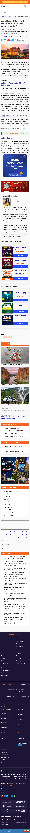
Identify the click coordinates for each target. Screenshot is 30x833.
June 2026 (7, 496)
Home (2, 16)
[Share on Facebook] (10, 40)
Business (18, 653)
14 (18, 531)
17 (2, 534)
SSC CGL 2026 (5, 741)
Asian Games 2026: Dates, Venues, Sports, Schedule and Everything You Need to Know (14, 593)
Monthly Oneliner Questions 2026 (14, 451)
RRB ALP (3, 738)
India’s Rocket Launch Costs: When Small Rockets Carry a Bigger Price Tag (15, 618)
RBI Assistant (4, 725)
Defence (18, 655)
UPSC (19, 724)
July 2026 (6, 494)
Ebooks (3, 759)
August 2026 (11, 491)
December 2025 (8, 512)
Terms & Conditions (21, 822)
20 (14, 534)
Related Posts (6, 343)
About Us (20, 736)
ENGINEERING (22, 722)
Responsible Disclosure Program (10, 819)
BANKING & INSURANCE (21, 708)
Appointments (19, 646)
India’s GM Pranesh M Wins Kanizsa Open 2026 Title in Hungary (15, 564)
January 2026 (7, 510)
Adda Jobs (11, 689)
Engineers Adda (10, 696)
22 (22, 534)
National (18, 638)
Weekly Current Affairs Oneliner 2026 (15, 446)
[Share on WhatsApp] (2, 40)
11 (6, 531)
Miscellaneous (4, 675)
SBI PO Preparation (6, 709)
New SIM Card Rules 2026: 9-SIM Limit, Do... (13, 364)
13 (14, 531)
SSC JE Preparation (6, 718)
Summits (18, 658)
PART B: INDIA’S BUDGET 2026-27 (15, 433)
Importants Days (20, 663)
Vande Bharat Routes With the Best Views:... (13, 404)
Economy (18, 660)
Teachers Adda (25, 684)
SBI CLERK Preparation (4, 712)
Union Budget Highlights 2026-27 (14, 436)
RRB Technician (5, 736)
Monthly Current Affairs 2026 (13, 449)
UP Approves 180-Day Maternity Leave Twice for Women (14, 609)
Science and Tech (5, 673)
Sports (3, 653)
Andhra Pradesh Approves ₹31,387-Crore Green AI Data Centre (15, 569)
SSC (19, 712)
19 (10, 534)
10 (2, 531)
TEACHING (21, 717)
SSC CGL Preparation (4, 721)
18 (6, 534)
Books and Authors (6, 663)
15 (22, 531)
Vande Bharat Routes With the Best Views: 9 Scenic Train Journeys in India (14, 605)
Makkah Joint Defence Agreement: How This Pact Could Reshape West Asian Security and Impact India (14, 574)
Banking (18, 648)
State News (19, 643)
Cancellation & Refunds (8, 822)
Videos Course (5, 757)
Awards (3, 655)
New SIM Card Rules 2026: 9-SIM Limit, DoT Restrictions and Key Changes (15, 557)
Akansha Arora (6, 36)
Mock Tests (4, 752)
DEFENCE (20, 719)
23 (26, 534)
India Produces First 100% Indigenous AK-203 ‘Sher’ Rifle (15, 584)
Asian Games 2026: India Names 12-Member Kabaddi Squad (14, 588)
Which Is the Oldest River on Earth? (11, 384)
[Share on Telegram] (5, 40)
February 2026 (8, 507)
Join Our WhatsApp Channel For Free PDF (15, 133)
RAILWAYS (20, 714)
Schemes (3, 658)
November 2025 (8, 515)
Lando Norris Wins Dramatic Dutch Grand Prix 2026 (15, 614)
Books (2, 762)
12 (10, 531)
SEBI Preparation (5, 716)
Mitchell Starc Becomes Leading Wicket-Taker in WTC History (15, 579)
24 (2, 537)
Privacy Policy (5, 824)
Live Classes (4, 754)
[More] (25, 5)
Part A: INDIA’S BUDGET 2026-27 (14, 430)
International (19, 641)
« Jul (2, 549)
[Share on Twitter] (13, 40)
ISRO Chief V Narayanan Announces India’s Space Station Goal (14, 622)
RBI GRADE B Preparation (4, 728)
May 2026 (6, 499)
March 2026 (7, 504)
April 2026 (7, 502)
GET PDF (26, 830)
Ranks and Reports (6, 670)
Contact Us (21, 738)
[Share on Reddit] (8, 40)
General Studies (11, 16)
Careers (22, 744)
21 (18, 534)
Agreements (4, 660)
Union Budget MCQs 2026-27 (13, 428)
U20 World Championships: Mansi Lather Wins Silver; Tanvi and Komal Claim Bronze (15, 600)
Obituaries (3, 667)
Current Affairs (20, 689)
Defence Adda (19, 691)
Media (19, 741)
